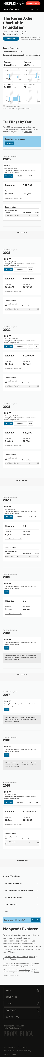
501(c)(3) (18, 51)
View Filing (9, 176)
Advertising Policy (24, 1051)
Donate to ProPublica (33, 3)
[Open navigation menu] (23, 3)
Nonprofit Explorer (11, 9)
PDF (30, 346)
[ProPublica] (12, 3)
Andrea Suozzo (10, 957)
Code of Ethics (9, 1047)
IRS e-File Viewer (24, 970)
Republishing (23, 1047)
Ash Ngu (32, 957)
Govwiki (36, 972)
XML (30, 176)
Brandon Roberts (9, 959)
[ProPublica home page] (18, 1033)
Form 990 (6, 127)
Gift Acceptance (10, 1054)
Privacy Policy (9, 1051)
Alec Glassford (22, 957)
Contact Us (9, 143)
